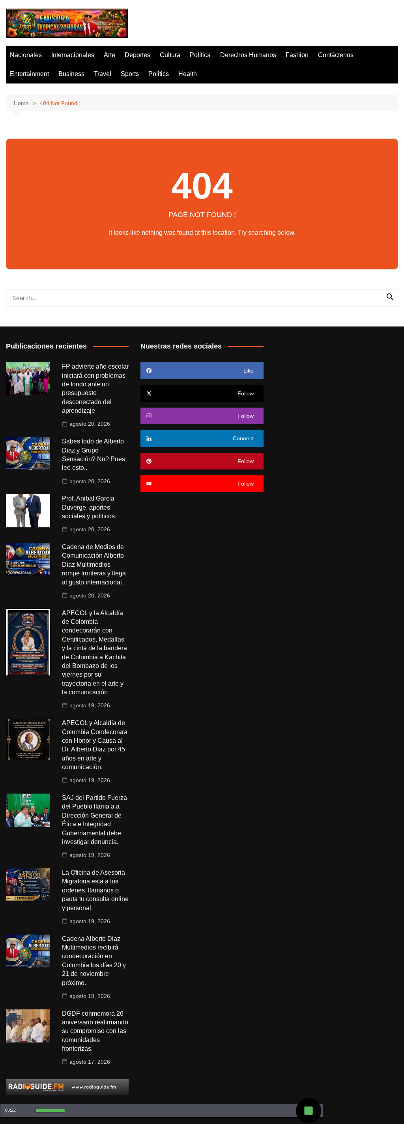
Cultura (170, 55)
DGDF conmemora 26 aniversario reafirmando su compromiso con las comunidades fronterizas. (95, 1031)
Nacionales (26, 55)
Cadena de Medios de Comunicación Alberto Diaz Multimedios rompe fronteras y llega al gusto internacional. (94, 564)
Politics (158, 73)
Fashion (297, 55)
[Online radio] (67, 1086)
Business (71, 73)
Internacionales (72, 55)
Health (187, 73)
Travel (102, 73)
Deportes (137, 55)
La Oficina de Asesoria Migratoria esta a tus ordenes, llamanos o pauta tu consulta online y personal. (95, 890)
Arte (109, 55)
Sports (130, 73)
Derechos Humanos (248, 55)
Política (200, 55)
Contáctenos (336, 55)
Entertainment (29, 73)
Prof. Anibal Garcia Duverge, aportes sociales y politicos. (89, 507)
